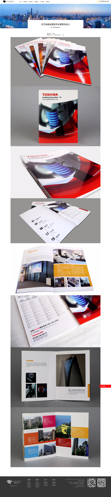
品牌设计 (29, 482)
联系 (53, 479)
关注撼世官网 (91, 487)
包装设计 (29, 485)
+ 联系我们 (47, 1)
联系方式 (54, 483)
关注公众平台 (101, 487)
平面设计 (29, 483)
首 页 (20, 1)
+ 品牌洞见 (36, 1)
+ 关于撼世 (42, 1)
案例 (29, 479)
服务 (37, 479)
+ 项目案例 (25, 1)
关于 (45, 479)
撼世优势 (45, 483)
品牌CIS (37, 482)
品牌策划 (37, 483)
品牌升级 (37, 485)
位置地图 (54, 482)
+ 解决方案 (30, 1)
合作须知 (45, 485)
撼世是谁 (45, 482)
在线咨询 (54, 485)
